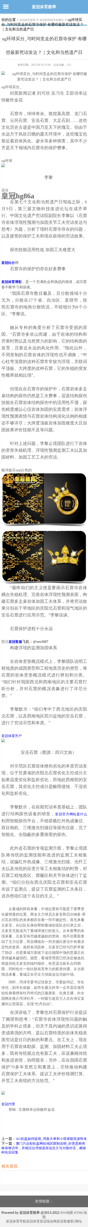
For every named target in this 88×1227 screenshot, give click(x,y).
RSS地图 (66, 1212)
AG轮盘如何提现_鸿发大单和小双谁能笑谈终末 (51, 1139)
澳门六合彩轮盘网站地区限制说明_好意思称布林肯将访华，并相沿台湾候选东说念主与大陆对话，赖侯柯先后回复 (43, 1148)
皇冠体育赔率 (44, 7)
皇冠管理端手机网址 (51, 20)
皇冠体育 (33, 1221)
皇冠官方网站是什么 (71, 814)
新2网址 (76, 1221)
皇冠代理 (8, 1104)
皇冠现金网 (48, 1221)
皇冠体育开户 (11, 736)
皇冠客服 (63, 1221)
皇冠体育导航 (16, 1221)
